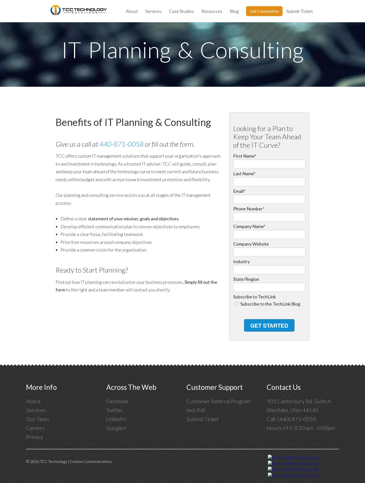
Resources (211, 11)
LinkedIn (116, 419)
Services (153, 11)
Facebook (117, 401)
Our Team (37, 419)
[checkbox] (269, 304)
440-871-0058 (121, 144)
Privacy (34, 436)
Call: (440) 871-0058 (292, 419)
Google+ (116, 428)
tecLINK (196, 410)
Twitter (114, 410)
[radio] (269, 304)
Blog (234, 11)
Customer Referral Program (218, 401)
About (132, 11)
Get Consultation (264, 11)
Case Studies (181, 11)
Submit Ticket (299, 11)
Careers (35, 428)
